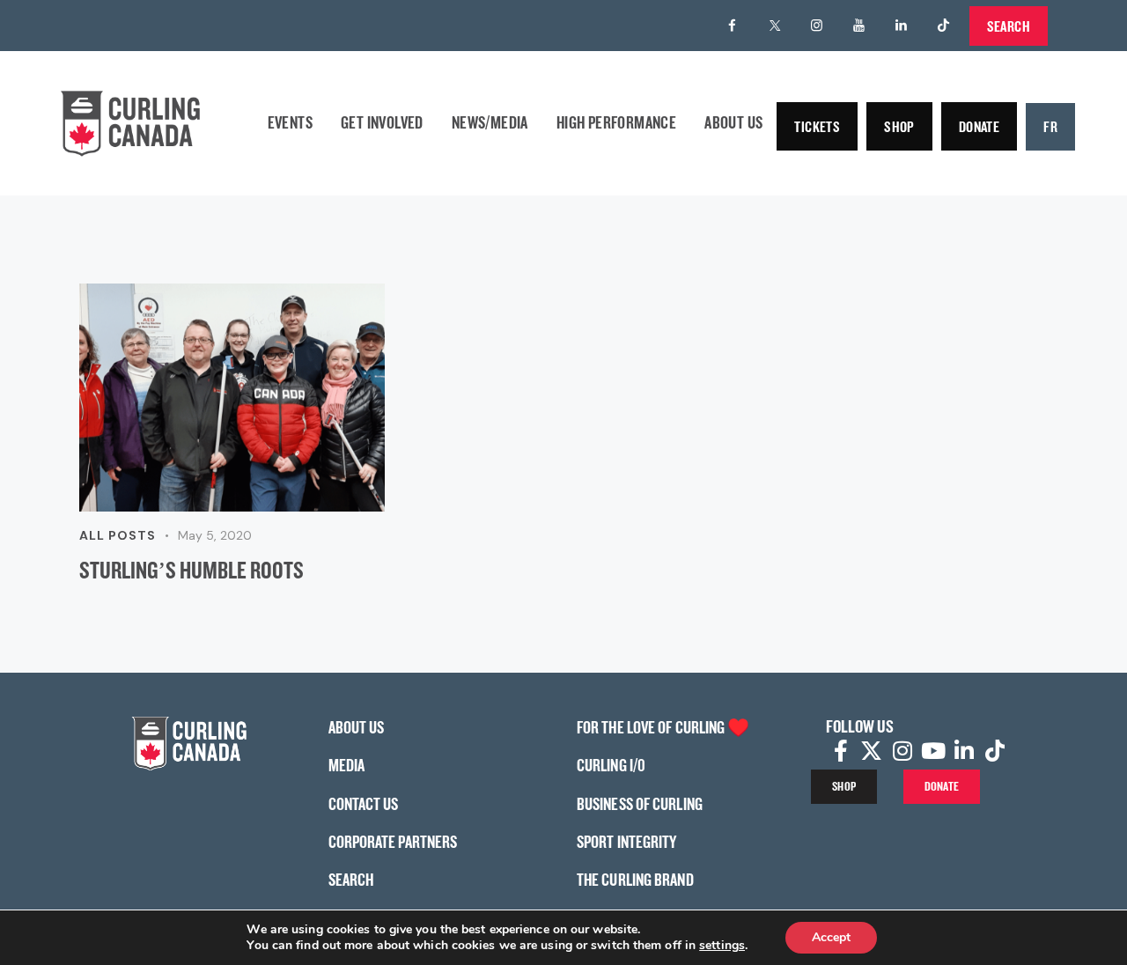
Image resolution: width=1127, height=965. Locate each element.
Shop (899, 126)
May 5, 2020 (215, 535)
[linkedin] (901, 25)
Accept (831, 937)
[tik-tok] (944, 25)
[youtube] (859, 25)
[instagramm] (817, 25)
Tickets (817, 126)
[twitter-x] (775, 25)
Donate (979, 126)
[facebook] (732, 25)
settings (722, 946)
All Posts (117, 535)
